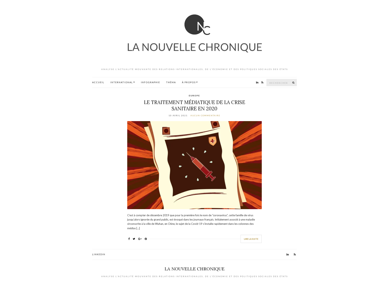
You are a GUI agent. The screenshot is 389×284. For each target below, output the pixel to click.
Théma (171, 82)
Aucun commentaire (205, 115)
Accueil (98, 82)
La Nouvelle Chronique (194, 269)
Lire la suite (251, 239)
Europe (194, 95)
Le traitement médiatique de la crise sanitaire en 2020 (194, 105)
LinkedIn (98, 254)
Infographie (150, 82)
